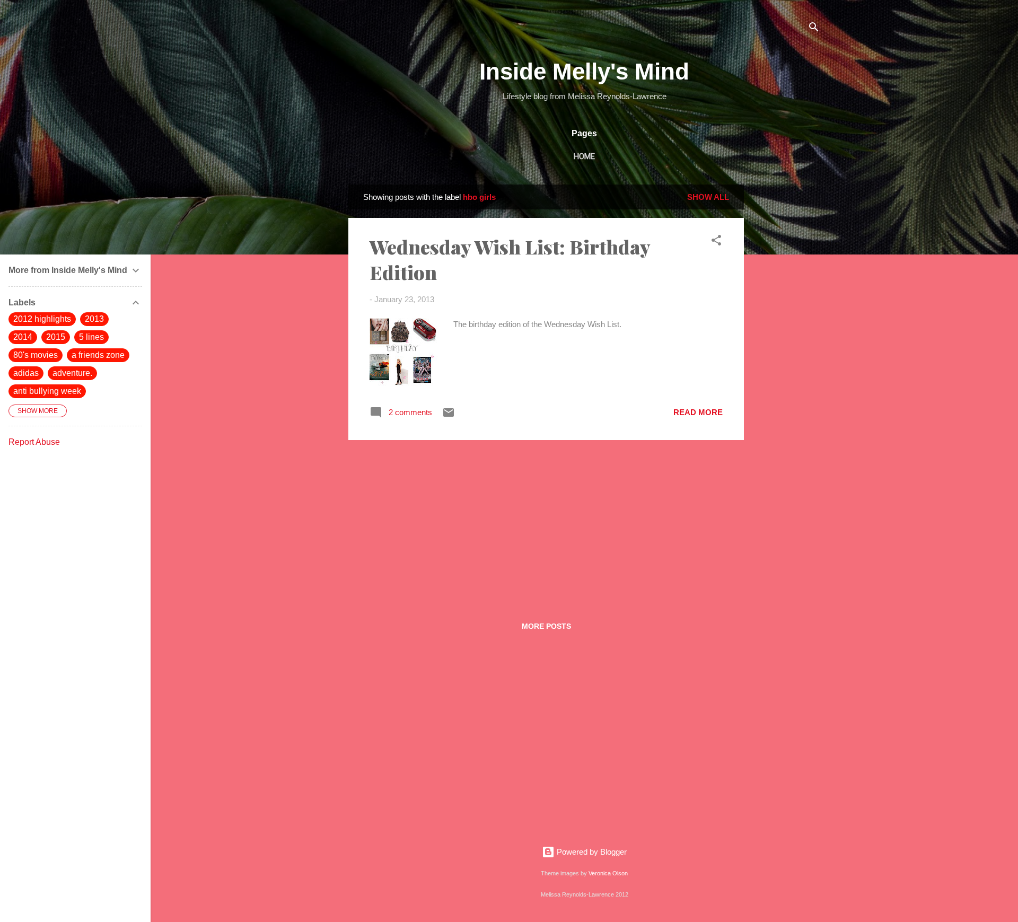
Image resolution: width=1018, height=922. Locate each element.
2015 (55, 336)
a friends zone (98, 354)
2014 (22, 336)
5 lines (91, 336)
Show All (708, 196)
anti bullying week (47, 391)
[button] (716, 242)
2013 (94, 318)
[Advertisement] (786, 344)
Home (584, 156)
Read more (698, 412)
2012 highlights (42, 318)
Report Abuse (34, 441)
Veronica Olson (608, 873)
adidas (26, 372)
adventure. (72, 372)
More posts (546, 626)
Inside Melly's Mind (584, 71)
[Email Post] (448, 415)
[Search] (814, 29)
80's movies (35, 354)
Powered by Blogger (591, 851)
